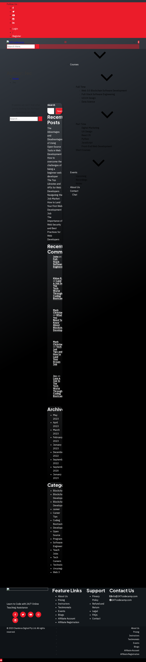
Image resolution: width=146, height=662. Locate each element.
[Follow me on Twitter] (13, 11)
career (56, 509)
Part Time (81, 124)
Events (73, 172)
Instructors (64, 603)
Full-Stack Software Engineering (98, 94)
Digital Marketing (90, 127)
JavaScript (87, 142)
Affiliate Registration (68, 622)
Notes (79, 183)
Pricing (61, 600)
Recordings (81, 179)
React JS (86, 135)
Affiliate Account (66, 618)
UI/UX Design (89, 98)
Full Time (81, 86)
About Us (75, 187)
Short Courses (83, 150)
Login (15, 28)
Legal (95, 611)
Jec (55, 376)
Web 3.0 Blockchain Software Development (104, 90)
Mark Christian (58, 311)
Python (85, 138)
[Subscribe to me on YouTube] (13, 15)
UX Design (87, 131)
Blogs (61, 614)
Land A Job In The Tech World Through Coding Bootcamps (59, 289)
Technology (59, 564)
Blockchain (58, 490)
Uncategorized (60, 568)
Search (51, 105)
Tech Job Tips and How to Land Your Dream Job (57, 355)
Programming (60, 538)
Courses (74, 64)
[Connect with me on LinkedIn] (13, 22)
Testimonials (64, 607)
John (55, 256)
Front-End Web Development (97, 146)
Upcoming (81, 176)
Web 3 (56, 572)
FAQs (95, 614)
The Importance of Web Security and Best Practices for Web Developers (54, 228)
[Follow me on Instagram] (13, 19)
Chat (74, 194)
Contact (96, 618)
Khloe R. (57, 278)
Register (16, 36)
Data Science (88, 101)
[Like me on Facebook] (13, 7)
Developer (58, 527)
